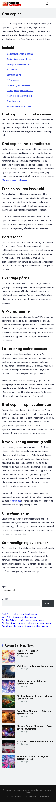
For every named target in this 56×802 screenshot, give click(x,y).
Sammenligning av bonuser (19, 106)
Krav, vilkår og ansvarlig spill (19, 96)
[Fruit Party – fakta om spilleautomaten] (8, 662)
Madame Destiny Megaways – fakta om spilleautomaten (34, 727)
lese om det (15, 501)
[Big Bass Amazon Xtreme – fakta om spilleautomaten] (8, 707)
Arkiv (4, 587)
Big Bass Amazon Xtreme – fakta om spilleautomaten (26, 623)
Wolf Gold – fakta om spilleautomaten (19, 617)
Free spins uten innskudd (18, 64)
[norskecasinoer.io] (12, 4)
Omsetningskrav (14, 101)
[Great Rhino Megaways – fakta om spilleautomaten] (8, 722)
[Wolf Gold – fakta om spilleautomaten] (8, 677)
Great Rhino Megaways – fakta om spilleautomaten (25, 626)
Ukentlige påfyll (14, 75)
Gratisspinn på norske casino (20, 54)
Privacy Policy (44, 796)
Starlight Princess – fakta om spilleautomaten (23, 620)
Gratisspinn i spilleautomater (20, 90)
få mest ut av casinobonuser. (15, 180)
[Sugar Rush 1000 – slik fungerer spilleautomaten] (8, 767)
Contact (18, 796)
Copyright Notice (30, 796)
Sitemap (10, 796)
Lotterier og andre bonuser (19, 85)
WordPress (42, 790)
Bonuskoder (12, 69)
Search (5, 599)
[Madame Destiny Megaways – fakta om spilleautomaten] (8, 737)
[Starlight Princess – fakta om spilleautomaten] (8, 692)
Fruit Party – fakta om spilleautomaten (19, 614)
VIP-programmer (14, 80)
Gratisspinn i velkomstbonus (19, 59)
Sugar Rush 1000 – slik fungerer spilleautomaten (33, 757)
